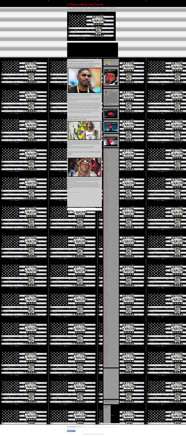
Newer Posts (70, 209)
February (105, 155)
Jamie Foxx (76, 94)
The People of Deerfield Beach (90, 9)
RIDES (106, 7)
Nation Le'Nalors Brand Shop (102, 9)
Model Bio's (101, 7)
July (104, 150)
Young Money (75, 179)
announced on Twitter (75, 147)
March (105, 179)
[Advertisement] (84, 200)
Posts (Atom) (86, 211)
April (105, 177)
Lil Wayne (76, 178)
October (105, 185)
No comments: (80, 192)
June (105, 152)
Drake (74, 184)
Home (69, 7)
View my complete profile (108, 104)
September (106, 160)
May (105, 153)
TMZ (75, 98)
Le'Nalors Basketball (112, 7)
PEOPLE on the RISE (93, 7)
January (105, 166)
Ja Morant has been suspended (82, 141)
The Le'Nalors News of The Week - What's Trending (80, 61)
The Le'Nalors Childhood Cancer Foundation (75, 9)
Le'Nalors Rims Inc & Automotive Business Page (80, 7)
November (105, 158)
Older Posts (99, 209)
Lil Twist (71, 180)
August (105, 171)
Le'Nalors (111, 91)
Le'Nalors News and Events (85, 4)
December (105, 168)
